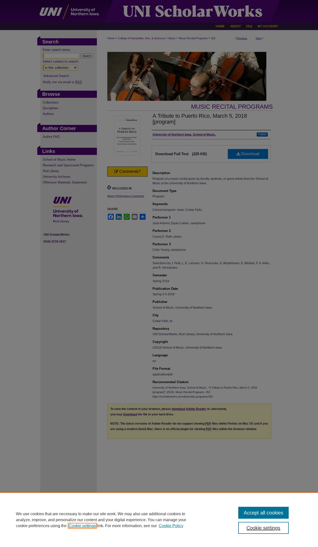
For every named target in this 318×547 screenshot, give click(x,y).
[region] (159, 519)
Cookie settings (82, 526)
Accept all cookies (263, 512)
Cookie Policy (171, 526)
